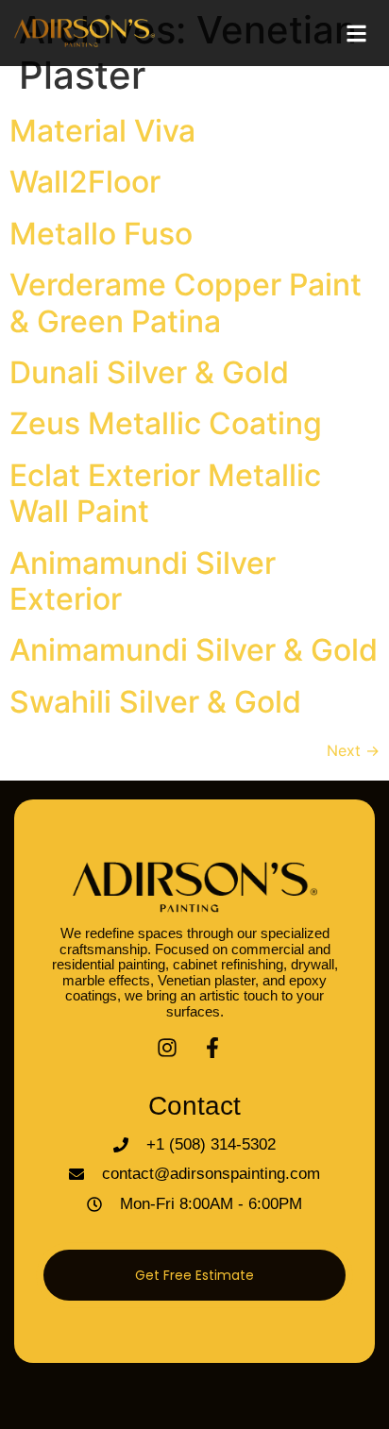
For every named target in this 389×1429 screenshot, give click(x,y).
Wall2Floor (85, 181)
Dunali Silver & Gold (149, 372)
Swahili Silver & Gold (155, 701)
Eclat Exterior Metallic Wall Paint (165, 493)
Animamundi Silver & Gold (193, 649)
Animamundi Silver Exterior (142, 581)
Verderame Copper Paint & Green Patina (185, 302)
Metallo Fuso (101, 233)
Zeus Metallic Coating (165, 423)
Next (353, 750)
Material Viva (102, 130)
